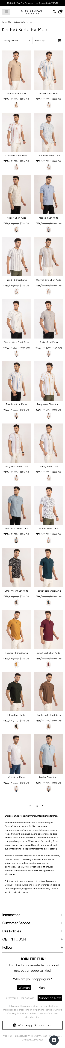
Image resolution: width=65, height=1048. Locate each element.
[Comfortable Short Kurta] (48, 692)
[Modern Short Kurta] (48, 70)
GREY (48, 354)
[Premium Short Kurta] (16, 381)
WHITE (48, 540)
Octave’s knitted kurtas (16, 885)
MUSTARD (16, 664)
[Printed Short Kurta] (48, 505)
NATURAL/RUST (48, 416)
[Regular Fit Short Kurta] (16, 629)
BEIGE (16, 105)
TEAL (48, 105)
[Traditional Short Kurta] (48, 132)
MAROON (48, 664)
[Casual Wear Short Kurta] (16, 319)
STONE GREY (48, 291)
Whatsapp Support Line (35, 1025)
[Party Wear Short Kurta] (48, 381)
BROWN (48, 726)
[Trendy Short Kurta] (48, 443)
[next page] (43, 806)
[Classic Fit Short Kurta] (16, 132)
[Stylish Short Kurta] (48, 319)
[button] (17, 40)
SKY (48, 167)
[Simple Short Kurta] (16, 70)
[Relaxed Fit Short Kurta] (16, 505)
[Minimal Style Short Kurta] (48, 256)
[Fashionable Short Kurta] (48, 567)
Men (10, 22)
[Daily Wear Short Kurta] (16, 443)
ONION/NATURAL (16, 478)
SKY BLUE (16, 540)
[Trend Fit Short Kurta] (16, 256)
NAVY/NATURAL (48, 478)
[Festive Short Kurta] (48, 754)
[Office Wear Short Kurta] (16, 567)
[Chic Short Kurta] (16, 754)
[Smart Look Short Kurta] (48, 629)
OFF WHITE (16, 291)
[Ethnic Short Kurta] (16, 692)
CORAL (16, 167)
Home (4, 22)
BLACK (16, 602)
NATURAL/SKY (16, 416)
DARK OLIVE (16, 726)
